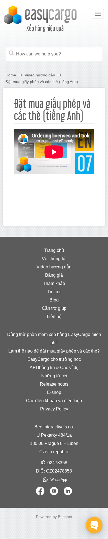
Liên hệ (54, 316)
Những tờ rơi (54, 375)
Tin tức (54, 291)
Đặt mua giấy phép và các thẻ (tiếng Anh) (42, 81)
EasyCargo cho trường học (54, 359)
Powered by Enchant (54, 516)
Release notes (54, 384)
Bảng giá (54, 275)
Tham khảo (54, 283)
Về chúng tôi (54, 258)
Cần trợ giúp (54, 308)
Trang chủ (54, 250)
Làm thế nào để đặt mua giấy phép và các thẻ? (54, 351)
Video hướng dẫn (40, 75)
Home (11, 75)
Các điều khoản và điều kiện (54, 400)
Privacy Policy (54, 409)
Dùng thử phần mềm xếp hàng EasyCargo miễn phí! (54, 338)
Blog (54, 300)
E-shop (54, 392)
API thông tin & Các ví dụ (54, 367)
